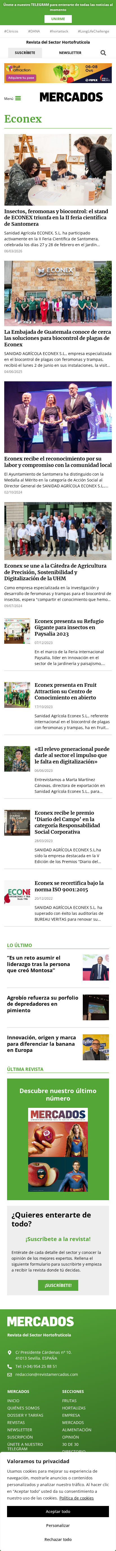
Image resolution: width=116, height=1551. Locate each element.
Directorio (74, 1451)
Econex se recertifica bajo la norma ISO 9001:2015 (69, 886)
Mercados (73, 1422)
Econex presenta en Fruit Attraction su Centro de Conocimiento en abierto (66, 691)
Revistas (16, 1422)
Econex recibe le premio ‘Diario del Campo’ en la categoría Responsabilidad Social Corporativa (67, 822)
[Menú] (18, 98)
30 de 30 (70, 1444)
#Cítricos (11, 31)
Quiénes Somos (23, 1408)
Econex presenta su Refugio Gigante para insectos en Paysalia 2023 (69, 627)
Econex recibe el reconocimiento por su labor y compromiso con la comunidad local (58, 461)
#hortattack (59, 31)
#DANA (34, 31)
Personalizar (58, 1525)
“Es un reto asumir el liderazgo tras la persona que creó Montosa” (38, 964)
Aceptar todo (58, 1511)
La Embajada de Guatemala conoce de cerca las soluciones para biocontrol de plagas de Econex (57, 338)
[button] (103, 52)
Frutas (69, 1400)
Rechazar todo (58, 1539)
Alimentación (77, 1429)
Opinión (70, 1437)
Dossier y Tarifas (25, 1415)
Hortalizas (74, 1408)
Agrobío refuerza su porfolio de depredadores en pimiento (42, 1004)
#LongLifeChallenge (93, 31)
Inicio (13, 1400)
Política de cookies (76, 1498)
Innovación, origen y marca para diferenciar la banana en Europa (41, 1043)
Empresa (71, 1415)
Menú (8, 98)
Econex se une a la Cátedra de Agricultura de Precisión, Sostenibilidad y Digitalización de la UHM (55, 572)
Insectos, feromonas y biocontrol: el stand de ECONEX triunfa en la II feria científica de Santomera (56, 217)
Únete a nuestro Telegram (25, 1446)
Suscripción (20, 1437)
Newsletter (19, 1429)
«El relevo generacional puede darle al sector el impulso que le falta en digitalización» (72, 755)
